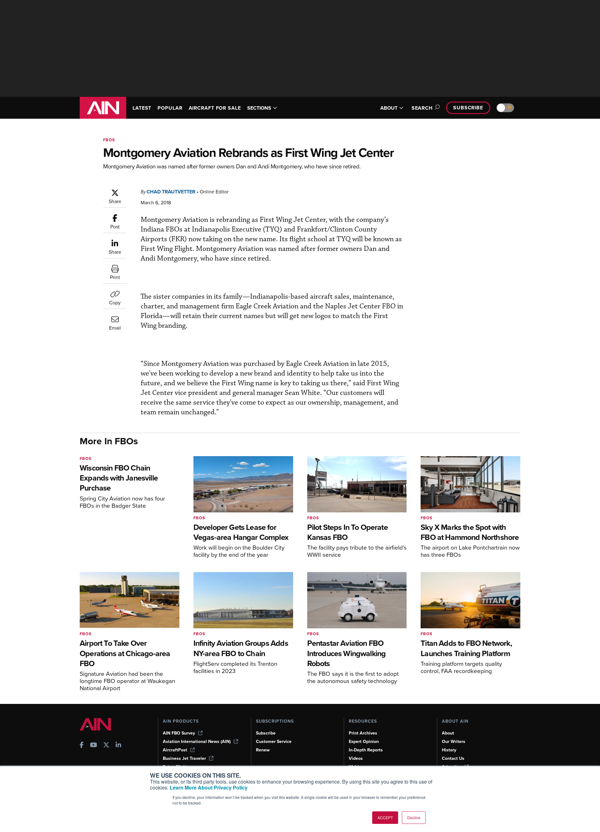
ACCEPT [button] (385, 817)
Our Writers (453, 741)
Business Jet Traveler (184, 758)
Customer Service (274, 741)
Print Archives (363, 733)
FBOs (109, 140)
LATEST (141, 108)
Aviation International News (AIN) (197, 741)
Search (422, 108)
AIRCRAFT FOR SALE (215, 108)
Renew (263, 750)
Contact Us (453, 758)
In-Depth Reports (366, 750)
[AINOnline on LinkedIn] (118, 746)
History (449, 750)
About (448, 733)
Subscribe (468, 107)
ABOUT (389, 108)
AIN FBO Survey (179, 733)
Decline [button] (413, 817)
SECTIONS (259, 108)
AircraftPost (175, 750)
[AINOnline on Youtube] (93, 746)
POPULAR (170, 108)
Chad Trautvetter (171, 191)
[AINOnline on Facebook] (82, 746)
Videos (356, 758)
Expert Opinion (364, 741)
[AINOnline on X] (106, 746)
